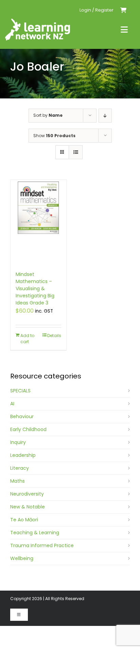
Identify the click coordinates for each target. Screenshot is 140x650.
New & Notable (27, 506)
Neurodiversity (27, 493)
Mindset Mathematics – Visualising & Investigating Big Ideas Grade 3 (35, 288)
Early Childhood (28, 429)
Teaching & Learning (34, 532)
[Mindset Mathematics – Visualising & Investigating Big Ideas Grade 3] (38, 222)
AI (12, 403)
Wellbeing (21, 558)
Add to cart (27, 339)
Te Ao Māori (24, 519)
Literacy (19, 468)
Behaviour (22, 416)
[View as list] (75, 152)
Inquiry (18, 442)
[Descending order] (105, 116)
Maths (17, 481)
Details (54, 335)
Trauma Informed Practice (42, 545)
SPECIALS (20, 390)
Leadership (23, 455)
